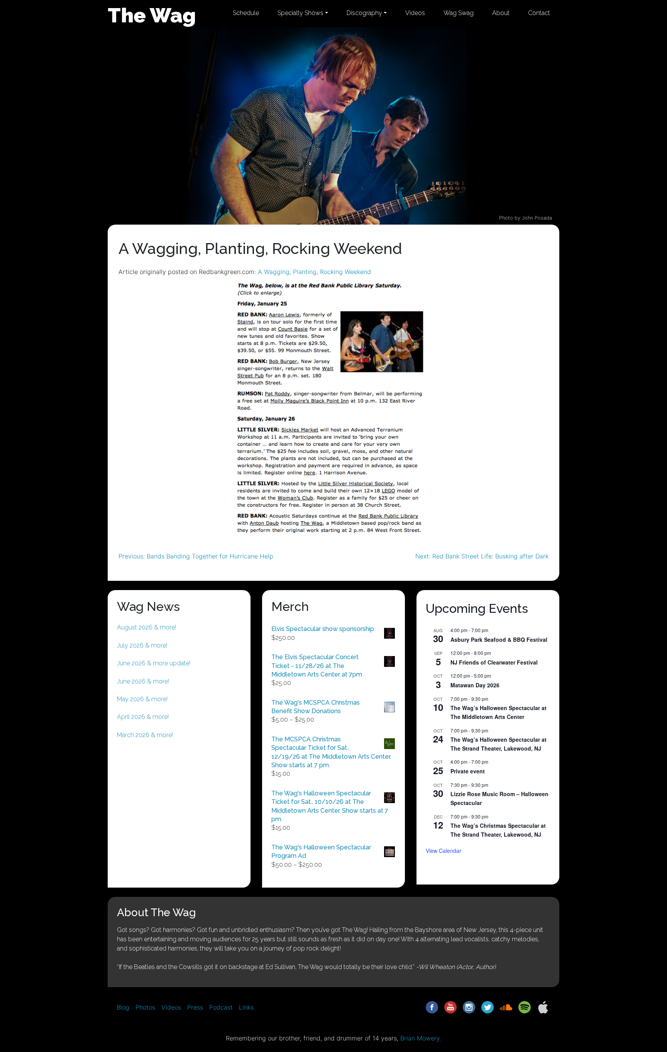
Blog (123, 1007)
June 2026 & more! (143, 681)
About (501, 13)
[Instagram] (469, 1007)
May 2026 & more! (142, 699)
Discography (364, 13)
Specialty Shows (300, 13)
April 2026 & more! (143, 717)
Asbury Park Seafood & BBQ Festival (498, 639)
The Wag (152, 15)
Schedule (246, 13)
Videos (415, 13)
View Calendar (443, 850)
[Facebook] (432, 1007)
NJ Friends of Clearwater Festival (494, 662)
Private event (467, 771)
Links (246, 1007)
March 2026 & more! (145, 735)
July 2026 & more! (142, 645)
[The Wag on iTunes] (543, 1007)
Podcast (221, 1007)
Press (195, 1007)
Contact (539, 13)
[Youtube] (450, 1007)
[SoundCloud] (506, 1007)
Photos (145, 1007)
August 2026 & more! (146, 627)
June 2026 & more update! (153, 663)
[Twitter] (487, 1007)
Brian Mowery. (420, 1038)
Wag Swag (459, 13)
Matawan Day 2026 (474, 685)
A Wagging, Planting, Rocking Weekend (314, 272)
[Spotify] (524, 1007)
